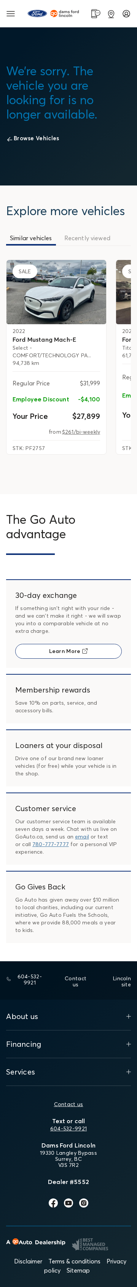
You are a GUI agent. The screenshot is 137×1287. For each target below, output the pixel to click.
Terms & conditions (74, 1261)
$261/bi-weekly (81, 431)
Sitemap (78, 1270)
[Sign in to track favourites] (95, 269)
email (82, 836)
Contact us (68, 1104)
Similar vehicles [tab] (31, 238)
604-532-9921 (68, 1128)
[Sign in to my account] (126, 13)
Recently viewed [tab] (87, 238)
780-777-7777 (50, 844)
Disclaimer (28, 1261)
